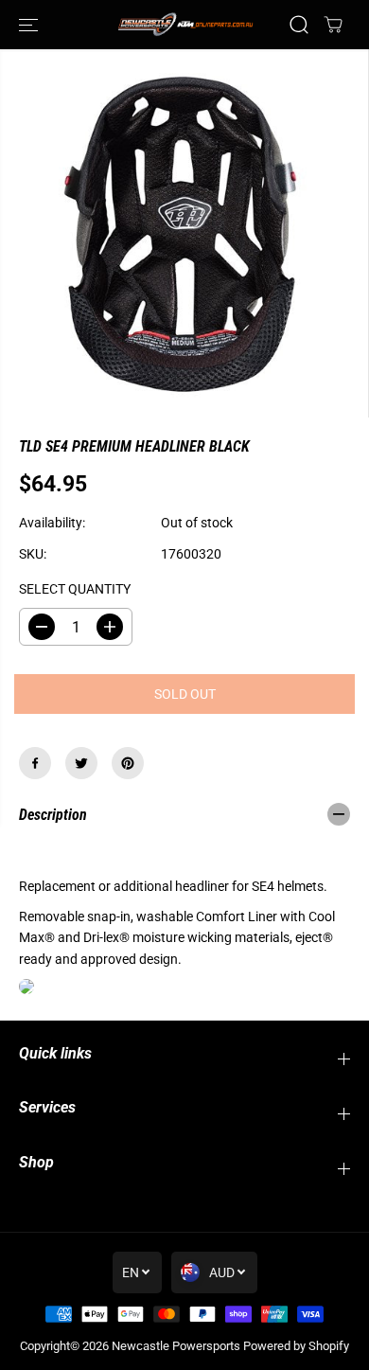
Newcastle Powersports (176, 1346)
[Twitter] (81, 763)
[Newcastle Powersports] (184, 24)
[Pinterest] (128, 763)
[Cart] (333, 25)
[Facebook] (35, 763)
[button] (30, 24)
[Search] (299, 25)
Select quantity (75, 588)
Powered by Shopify (296, 1346)
